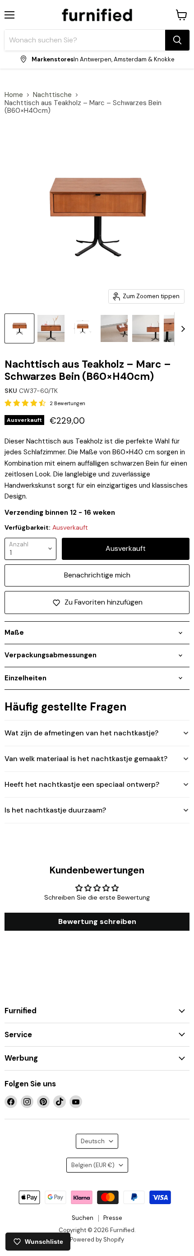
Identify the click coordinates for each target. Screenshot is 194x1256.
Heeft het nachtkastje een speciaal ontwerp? (82, 784)
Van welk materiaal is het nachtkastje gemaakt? (86, 758)
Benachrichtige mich (97, 575)
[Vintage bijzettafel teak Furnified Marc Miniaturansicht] (145, 328)
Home (14, 95)
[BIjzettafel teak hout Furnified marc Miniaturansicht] (114, 328)
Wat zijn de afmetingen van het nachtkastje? (81, 733)
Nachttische (52, 95)
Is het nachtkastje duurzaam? (55, 810)
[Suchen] (177, 40)
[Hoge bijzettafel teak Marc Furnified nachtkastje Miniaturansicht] (51, 328)
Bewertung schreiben (97, 921)
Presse (112, 1218)
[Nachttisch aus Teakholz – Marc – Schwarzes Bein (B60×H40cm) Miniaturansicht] (82, 328)
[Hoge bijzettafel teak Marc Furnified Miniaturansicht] (19, 328)
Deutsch (93, 1141)
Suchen (82, 1218)
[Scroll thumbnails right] (181, 329)
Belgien (93, 1165)
